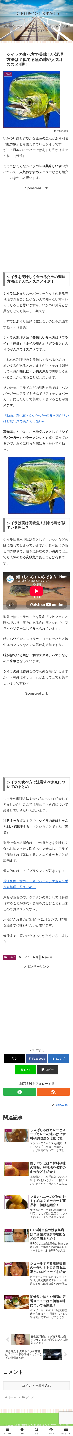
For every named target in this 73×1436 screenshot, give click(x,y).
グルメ (11, 957)
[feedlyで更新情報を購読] (19, 1092)
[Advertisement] (36, 227)
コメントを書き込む (36, 1385)
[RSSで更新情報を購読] (53, 1092)
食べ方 (48, 957)
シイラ (26, 957)
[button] (47, 1069)
